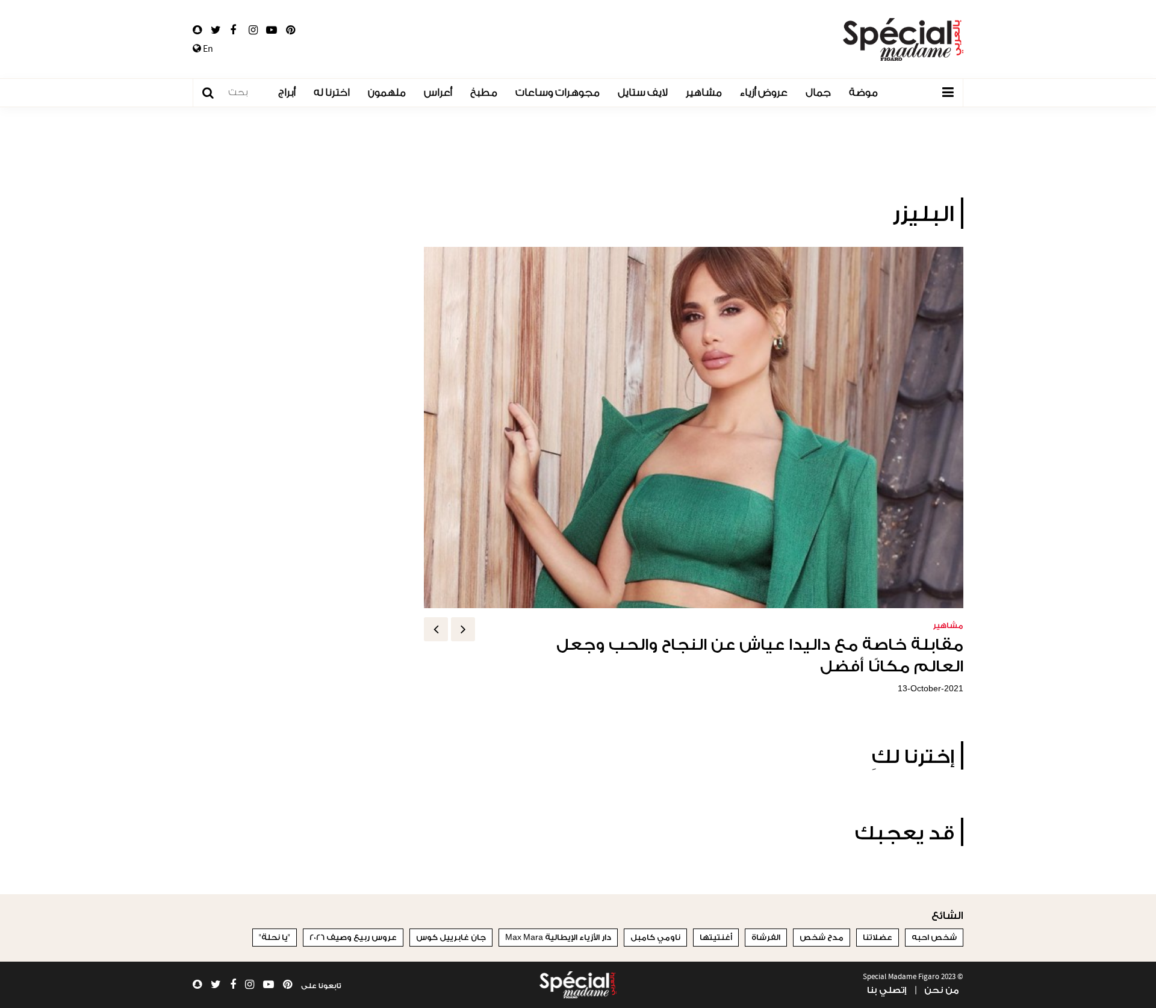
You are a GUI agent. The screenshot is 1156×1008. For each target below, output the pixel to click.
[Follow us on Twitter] (216, 30)
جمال (818, 92)
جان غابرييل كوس (451, 937)
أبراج (287, 92)
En (207, 49)
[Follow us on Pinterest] (290, 30)
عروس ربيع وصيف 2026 (353, 937)
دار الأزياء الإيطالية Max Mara (558, 937)
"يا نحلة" (274, 937)
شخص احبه (934, 937)
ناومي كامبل (655, 937)
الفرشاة (765, 937)
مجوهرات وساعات (557, 92)
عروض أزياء (764, 92)
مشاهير (704, 92)
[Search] (214, 93)
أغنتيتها (716, 937)
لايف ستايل (643, 92)
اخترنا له (332, 92)
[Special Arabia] (578, 984)
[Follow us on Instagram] (253, 30)
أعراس (438, 92)
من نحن (941, 990)
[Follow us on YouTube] (271, 30)
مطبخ (483, 92)
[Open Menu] (948, 93)
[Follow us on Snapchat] (197, 30)
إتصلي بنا (886, 990)
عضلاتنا (877, 937)
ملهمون (387, 92)
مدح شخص (822, 937)
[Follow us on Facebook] (233, 30)
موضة (863, 92)
